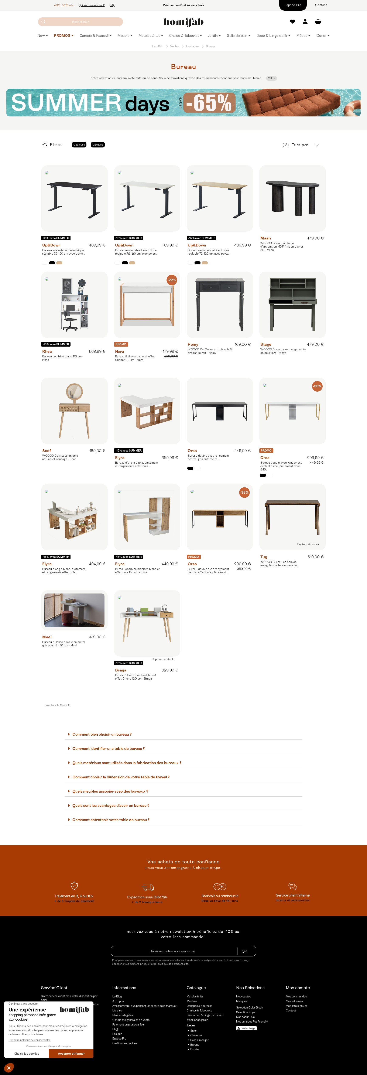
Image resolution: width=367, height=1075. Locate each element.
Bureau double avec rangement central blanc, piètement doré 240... (281, 466)
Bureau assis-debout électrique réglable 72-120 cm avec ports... (63, 252)
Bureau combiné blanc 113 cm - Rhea (62, 358)
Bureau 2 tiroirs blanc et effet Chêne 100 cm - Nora (135, 358)
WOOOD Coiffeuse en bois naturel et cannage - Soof (60, 457)
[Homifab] (183, 22)
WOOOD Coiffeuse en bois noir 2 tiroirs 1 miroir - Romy (210, 351)
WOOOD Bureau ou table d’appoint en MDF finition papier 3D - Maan (281, 247)
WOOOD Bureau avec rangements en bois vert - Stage (283, 351)
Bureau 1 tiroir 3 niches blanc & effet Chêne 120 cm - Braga (136, 677)
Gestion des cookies (124, 1043)
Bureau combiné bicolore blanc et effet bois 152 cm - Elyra (137, 570)
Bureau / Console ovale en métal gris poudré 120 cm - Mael (63, 643)
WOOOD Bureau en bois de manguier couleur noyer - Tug (279, 563)
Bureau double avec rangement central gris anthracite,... (208, 457)
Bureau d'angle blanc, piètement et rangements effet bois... (136, 464)
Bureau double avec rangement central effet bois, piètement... (208, 570)
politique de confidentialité (173, 963)
